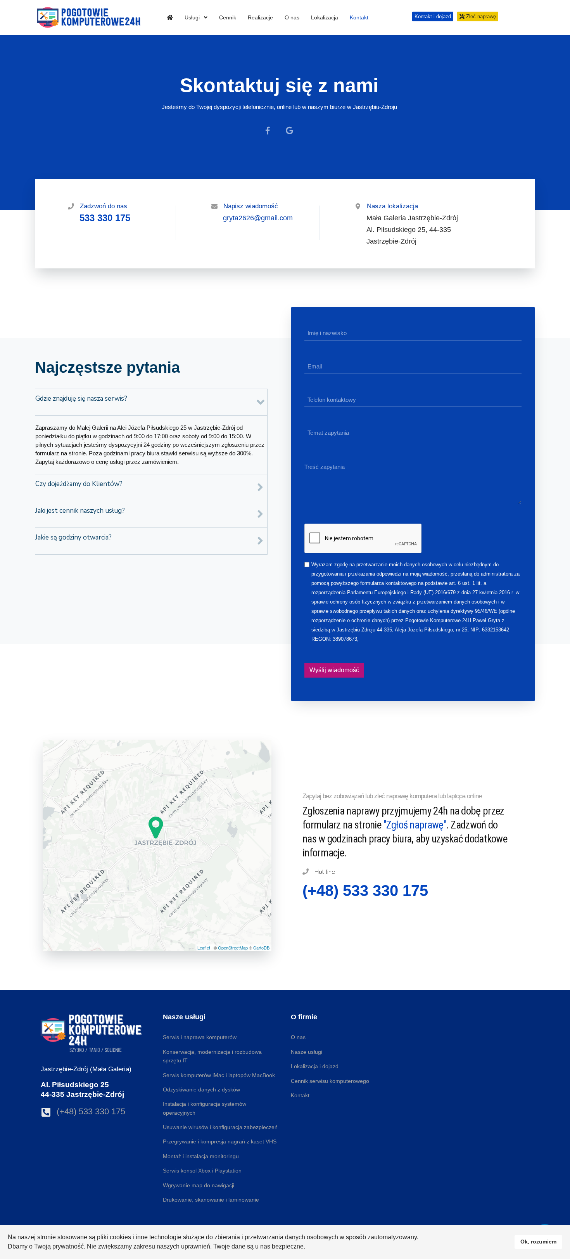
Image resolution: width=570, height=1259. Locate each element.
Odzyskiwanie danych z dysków (201, 1089)
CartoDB (261, 947)
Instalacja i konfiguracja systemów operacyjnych (204, 1108)
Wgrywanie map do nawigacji (198, 1185)
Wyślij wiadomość (334, 670)
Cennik (227, 17)
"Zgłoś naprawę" (414, 825)
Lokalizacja (324, 17)
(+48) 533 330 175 (91, 1111)
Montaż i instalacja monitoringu (201, 1156)
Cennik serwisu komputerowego (330, 1081)
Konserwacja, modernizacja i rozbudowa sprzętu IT (212, 1056)
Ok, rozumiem (538, 1241)
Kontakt (359, 17)
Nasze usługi (306, 1052)
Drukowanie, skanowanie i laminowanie (211, 1200)
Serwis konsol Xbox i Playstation (202, 1170)
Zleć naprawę (480, 16)
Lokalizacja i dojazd (315, 1066)
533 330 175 (104, 218)
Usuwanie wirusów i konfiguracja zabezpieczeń (220, 1127)
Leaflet (203, 947)
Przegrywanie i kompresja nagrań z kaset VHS (219, 1141)
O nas (292, 17)
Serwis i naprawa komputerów (200, 1037)
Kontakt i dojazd (433, 16)
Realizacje (260, 17)
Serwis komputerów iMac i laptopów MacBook (219, 1075)
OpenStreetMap (233, 947)
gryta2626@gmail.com (258, 218)
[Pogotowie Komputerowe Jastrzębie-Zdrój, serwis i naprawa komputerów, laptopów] (170, 17)
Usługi (193, 17)
